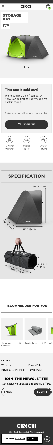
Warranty (6, 365)
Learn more (8, 319)
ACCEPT (32, 439)
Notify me (28, 124)
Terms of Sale (35, 370)
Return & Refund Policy (13, 370)
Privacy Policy (35, 365)
